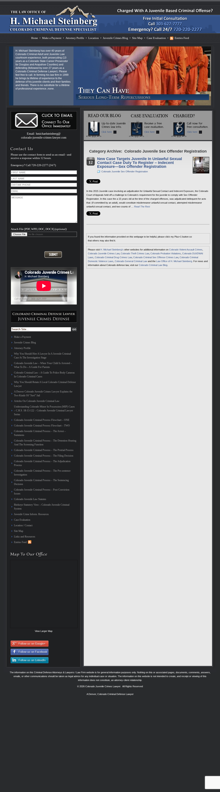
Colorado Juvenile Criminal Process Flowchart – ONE (41, 419)
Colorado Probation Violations (165, 253)
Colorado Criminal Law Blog (153, 265)
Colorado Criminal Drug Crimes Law (113, 257)
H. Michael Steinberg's (112, 249)
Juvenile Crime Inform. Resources (31, 514)
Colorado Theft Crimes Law (135, 253)
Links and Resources (24, 536)
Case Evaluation (156, 38)
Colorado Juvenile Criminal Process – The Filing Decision (43, 455)
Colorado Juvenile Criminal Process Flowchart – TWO (42, 425)
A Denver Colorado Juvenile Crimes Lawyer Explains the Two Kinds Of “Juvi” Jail (43, 393)
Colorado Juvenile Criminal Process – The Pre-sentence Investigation (42, 472)
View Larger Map (43, 631)
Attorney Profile (75, 38)
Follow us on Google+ (32, 643)
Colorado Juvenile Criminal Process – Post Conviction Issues (41, 491)
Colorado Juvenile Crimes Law (103, 253)
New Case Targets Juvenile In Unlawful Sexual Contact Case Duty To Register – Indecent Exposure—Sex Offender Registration (139, 163)
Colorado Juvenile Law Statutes (30, 499)
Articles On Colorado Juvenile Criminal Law (37, 401)
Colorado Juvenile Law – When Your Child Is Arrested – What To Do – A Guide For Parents (43, 365)
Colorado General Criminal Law (131, 261)
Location (93, 38)
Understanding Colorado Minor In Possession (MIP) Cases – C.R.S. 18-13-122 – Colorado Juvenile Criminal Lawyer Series (44, 410)
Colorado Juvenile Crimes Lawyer (102, 686)
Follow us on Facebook (32, 651)
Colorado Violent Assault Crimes (185, 249)
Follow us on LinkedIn (32, 660)
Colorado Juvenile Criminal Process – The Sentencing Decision (41, 482)
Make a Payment (51, 38)
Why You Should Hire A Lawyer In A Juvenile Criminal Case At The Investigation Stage (42, 355)
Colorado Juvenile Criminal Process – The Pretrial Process (43, 450)
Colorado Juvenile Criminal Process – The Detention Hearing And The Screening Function (45, 442)
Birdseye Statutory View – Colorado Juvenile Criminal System (41, 506)
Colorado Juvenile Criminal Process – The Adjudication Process (42, 463)
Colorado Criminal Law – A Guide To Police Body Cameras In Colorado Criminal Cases (44, 374)
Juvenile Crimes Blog (115, 38)
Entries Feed (182, 38)
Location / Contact (23, 525)
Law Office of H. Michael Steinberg (174, 261)
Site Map (137, 38)
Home (34, 38)
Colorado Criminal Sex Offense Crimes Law (155, 257)
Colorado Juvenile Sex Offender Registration (124, 171)
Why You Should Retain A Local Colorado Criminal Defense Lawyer (45, 384)
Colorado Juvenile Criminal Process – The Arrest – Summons (40, 433)
